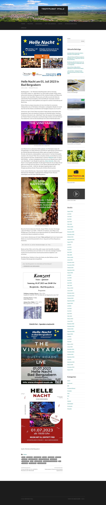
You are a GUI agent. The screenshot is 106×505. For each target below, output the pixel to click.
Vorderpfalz (69, 406)
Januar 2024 (70, 290)
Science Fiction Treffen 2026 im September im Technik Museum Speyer (75, 68)
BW (68, 385)
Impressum (23, 27)
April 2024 (69, 282)
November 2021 (70, 351)
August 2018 (70, 369)
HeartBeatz (58, 457)
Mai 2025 (69, 249)
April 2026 (69, 221)
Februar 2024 (70, 288)
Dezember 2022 (70, 323)
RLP (68, 396)
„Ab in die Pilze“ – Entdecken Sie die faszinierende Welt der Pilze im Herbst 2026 (75, 72)
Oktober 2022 (70, 328)
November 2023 (70, 295)
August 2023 (70, 303)
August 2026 (70, 211)
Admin (68, 380)
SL (67, 398)
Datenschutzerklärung (71, 23)
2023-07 (23, 457)
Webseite (51, 157)
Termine (23, 23)
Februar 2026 (70, 226)
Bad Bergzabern (37, 457)
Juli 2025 (69, 244)
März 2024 (69, 285)
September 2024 (70, 270)
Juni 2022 (69, 339)
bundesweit (69, 383)
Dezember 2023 (70, 293)
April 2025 (69, 252)
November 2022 (70, 326)
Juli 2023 (69, 305)
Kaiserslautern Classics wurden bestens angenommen (54, 469)
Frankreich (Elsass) (71, 388)
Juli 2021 (69, 359)
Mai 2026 (69, 219)
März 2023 (69, 316)
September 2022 (70, 331)
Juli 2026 (69, 213)
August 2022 (70, 334)
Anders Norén (76, 498)
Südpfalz (25, 454)
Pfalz (68, 393)
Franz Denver (51, 457)
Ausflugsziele (38, 23)
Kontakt (60, 23)
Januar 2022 (70, 346)
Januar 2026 (70, 229)
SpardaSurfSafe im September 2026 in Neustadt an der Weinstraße (75, 53)
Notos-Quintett (49, 161)
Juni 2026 (69, 216)
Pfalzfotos (30, 23)
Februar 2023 (70, 318)
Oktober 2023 (70, 298)
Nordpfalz (69, 390)
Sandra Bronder (38, 461)
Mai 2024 (69, 280)
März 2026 (69, 224)
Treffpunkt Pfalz (53, 9)
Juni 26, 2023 (24, 87)
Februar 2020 (70, 364)
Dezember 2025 (70, 231)
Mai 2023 (69, 311)
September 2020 (70, 362)
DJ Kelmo (44, 457)
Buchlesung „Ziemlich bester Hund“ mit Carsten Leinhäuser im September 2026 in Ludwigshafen (75, 63)
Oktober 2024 (70, 267)
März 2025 (69, 254)
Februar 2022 (70, 344)
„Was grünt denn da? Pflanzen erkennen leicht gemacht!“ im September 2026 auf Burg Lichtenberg (75, 58)
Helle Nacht (24, 459)
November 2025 (70, 234)
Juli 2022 (69, 336)
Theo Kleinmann (33, 463)
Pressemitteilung (33, 87)
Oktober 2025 (70, 236)
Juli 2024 (69, 275)
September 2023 (70, 300)
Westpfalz (69, 408)
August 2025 (70, 242)
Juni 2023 (69, 308)
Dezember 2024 (70, 262)
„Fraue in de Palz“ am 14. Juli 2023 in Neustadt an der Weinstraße (29, 469)
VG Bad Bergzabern (42, 463)
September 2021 (70, 357)
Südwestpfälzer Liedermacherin (50, 461)
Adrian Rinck (29, 457)
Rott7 (32, 461)
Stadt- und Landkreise (50, 23)
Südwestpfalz (70, 403)
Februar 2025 (70, 257)
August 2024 (70, 272)
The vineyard (25, 463)
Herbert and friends (33, 459)
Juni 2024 (69, 277)
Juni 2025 (69, 247)
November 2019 (70, 367)
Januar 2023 (70, 321)
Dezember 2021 (70, 349)
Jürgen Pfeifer (54, 459)
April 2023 (69, 313)
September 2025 (70, 239)
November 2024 (70, 265)
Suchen (68, 38)
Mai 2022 (69, 341)
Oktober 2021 (70, 354)
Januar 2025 (70, 259)
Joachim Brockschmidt (44, 459)
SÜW (60, 461)
